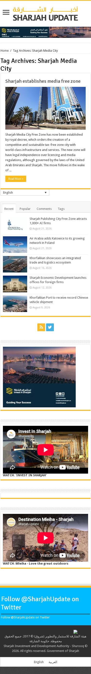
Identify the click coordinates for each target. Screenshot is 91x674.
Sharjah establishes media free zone (43, 81)
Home (4, 50)
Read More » (15, 179)
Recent (9, 209)
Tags (61, 209)
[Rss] (41, 327)
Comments (44, 209)
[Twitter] (50, 327)
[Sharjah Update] (45, 13)
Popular (25, 209)
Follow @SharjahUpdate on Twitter (25, 617)
